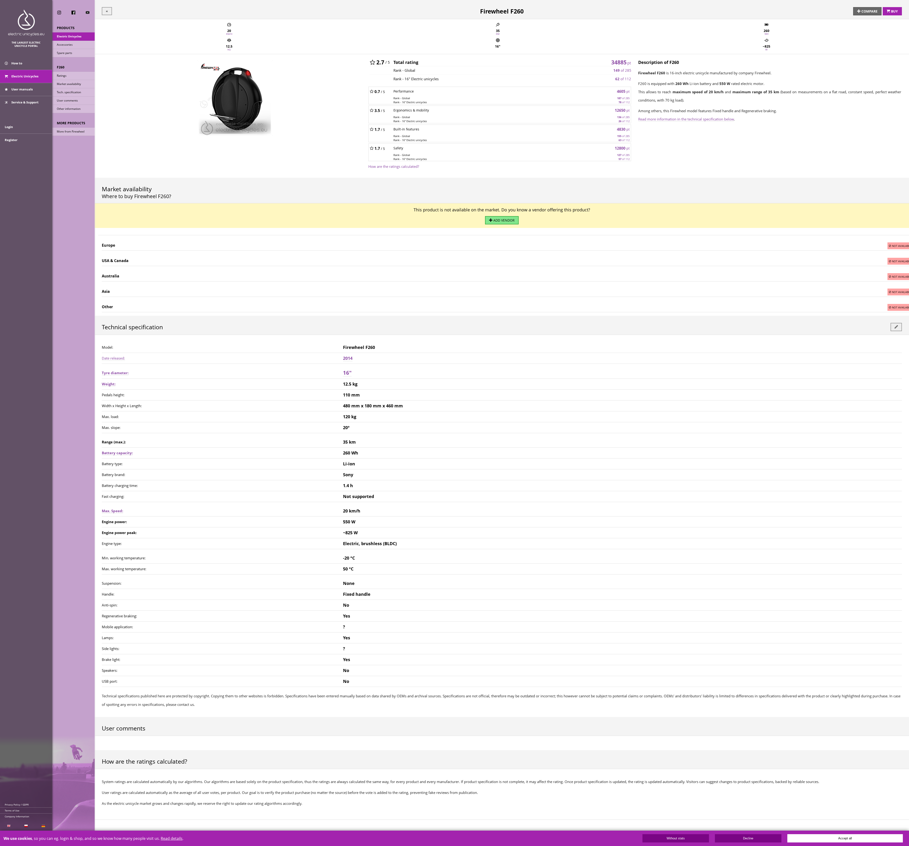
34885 (621, 62)
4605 (623, 91)
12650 (622, 110)
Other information (68, 109)
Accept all (845, 838)
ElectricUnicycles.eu (26, 22)
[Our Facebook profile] (73, 12)
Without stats (676, 838)
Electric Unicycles (69, 36)
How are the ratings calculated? (393, 166)
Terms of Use (12, 810)
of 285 (622, 70)
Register (11, 140)
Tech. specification (69, 92)
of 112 (623, 78)
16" (347, 372)
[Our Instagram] (59, 12)
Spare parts (64, 53)
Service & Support (25, 102)
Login (9, 127)
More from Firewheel (71, 131)
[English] (8, 826)
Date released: (113, 358)
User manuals (22, 89)
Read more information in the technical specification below (686, 119)
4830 (623, 129)
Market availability (69, 84)
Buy (894, 11)
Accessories (65, 45)
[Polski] (26, 826)
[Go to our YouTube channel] (87, 12)
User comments (67, 100)
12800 (622, 148)
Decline (748, 838)
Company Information (17, 816)
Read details (172, 838)
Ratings (62, 76)
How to (16, 63)
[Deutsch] (43, 826)
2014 (347, 358)
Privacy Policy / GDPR (17, 804)
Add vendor (503, 220)
